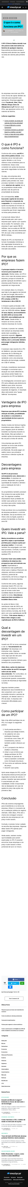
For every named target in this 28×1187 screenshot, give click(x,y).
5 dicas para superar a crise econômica (11, 1024)
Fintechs (3, 1060)
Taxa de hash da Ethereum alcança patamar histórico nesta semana (13, 1137)
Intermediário (5, 1069)
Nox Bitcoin (4, 1080)
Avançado (4, 1040)
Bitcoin (3, 1043)
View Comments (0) (14, 998)
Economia (4, 1049)
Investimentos (5, 1072)
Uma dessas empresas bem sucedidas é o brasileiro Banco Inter (12, 597)
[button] (2, 7)
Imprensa (4, 1063)
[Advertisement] (14, 75)
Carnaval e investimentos (8, 1020)
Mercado (3, 1075)
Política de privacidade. (14, 1183)
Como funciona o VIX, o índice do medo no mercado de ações (13, 1120)
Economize (4, 1052)
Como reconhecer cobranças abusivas (11, 1016)
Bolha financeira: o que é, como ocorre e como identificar (12, 1155)
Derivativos (4, 1046)
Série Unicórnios (5, 1086)
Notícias (3, 1077)
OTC (2, 1083)
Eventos (3, 1057)
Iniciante (3, 1066)
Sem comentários (14, 32)
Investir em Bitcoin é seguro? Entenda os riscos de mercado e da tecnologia (12, 1102)
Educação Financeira (7, 1055)
